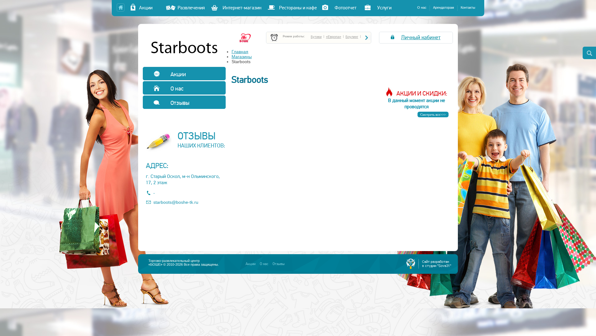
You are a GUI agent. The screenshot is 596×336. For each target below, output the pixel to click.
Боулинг (351, 37)
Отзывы (179, 102)
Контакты (468, 7)
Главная (240, 51)
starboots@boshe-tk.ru (175, 202)
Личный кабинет (420, 37)
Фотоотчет (345, 8)
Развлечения (191, 8)
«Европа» (333, 37)
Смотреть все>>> (433, 114)
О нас (422, 7)
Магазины (242, 56)
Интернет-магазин (242, 8)
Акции (149, 8)
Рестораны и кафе (298, 8)
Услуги (384, 8)
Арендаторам (443, 7)
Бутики (316, 37)
